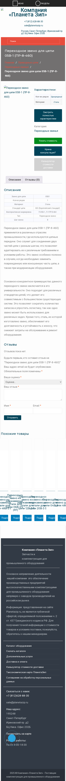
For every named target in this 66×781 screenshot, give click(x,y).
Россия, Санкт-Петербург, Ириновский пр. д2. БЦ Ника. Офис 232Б (42, 32)
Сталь (56, 102)
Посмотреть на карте (18, 733)
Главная (9, 62)
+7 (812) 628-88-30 (33, 21)
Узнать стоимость (48, 141)
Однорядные (56, 97)
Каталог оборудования (19, 646)
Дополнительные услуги (19, 656)
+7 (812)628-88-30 (17, 695)
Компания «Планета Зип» (40, 549)
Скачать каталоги (16, 651)
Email (37, 405)
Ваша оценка (12, 377)
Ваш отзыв (11, 386)
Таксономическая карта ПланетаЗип (26, 672)
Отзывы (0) (32, 179)
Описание (15, 179)
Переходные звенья (17, 66)
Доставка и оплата (16, 661)
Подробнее (16, 518)
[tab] (15, 179)
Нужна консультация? (48, 151)
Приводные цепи (28, 62)
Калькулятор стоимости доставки (48, 164)
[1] (18, 99)
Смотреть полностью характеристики (48, 115)
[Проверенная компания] (14, 753)
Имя (7, 405)
